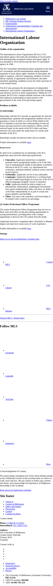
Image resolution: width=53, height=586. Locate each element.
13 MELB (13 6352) (15, 523)
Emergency (10, 563)
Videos (49, 420)
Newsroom (10, 509)
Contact (8, 511)
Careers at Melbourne (14, 504)
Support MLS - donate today (12, 318)
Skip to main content (9, 1)
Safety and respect (13, 506)
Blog (48, 464)
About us (9, 502)
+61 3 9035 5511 (20, 525)
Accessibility (10, 568)
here (29, 142)
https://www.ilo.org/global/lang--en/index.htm (19, 239)
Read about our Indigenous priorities (15, 490)
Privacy (8, 571)
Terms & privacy (12, 566)
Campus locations (13, 514)
